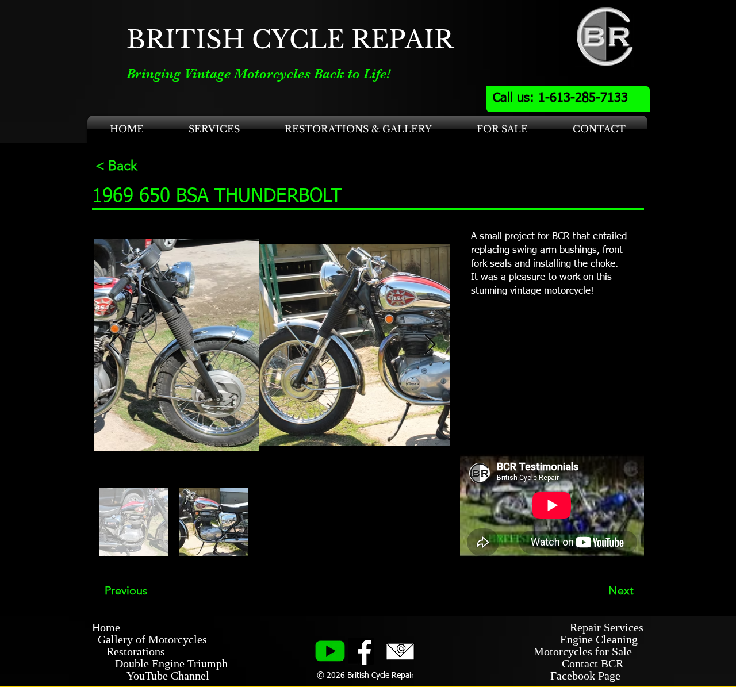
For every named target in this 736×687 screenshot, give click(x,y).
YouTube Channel (167, 675)
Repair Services (606, 627)
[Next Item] (429, 345)
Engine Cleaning (601, 639)
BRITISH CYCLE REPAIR (290, 39)
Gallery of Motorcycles (149, 639)
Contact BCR (594, 663)
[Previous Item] (114, 345)
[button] (214, 129)
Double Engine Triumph (160, 663)
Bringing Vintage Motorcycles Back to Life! (258, 74)
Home (106, 627)
